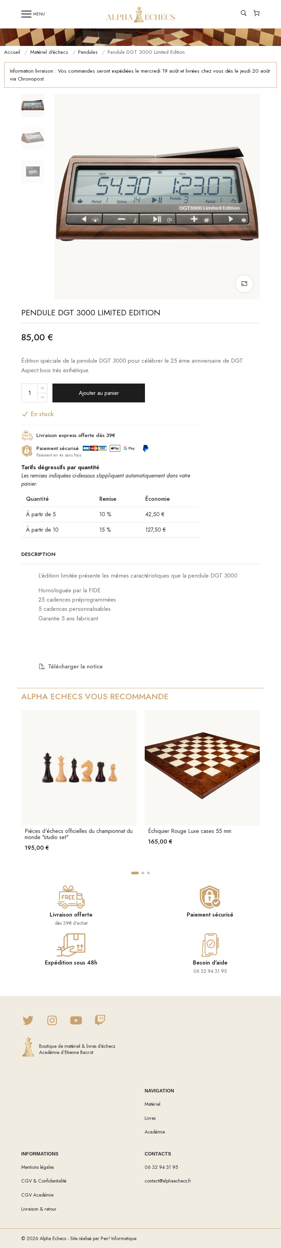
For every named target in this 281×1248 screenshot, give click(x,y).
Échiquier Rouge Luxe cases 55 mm (189, 831)
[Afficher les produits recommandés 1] (135, 873)
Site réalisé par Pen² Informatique (103, 1238)
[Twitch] (100, 1021)
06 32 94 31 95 (161, 1167)
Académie (155, 1131)
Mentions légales (37, 1167)
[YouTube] (76, 1021)
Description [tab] (38, 554)
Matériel (152, 1104)
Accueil (12, 52)
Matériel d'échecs (49, 52)
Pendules (88, 52)
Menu (39, 14)
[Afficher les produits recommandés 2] (143, 873)
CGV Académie (37, 1194)
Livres (150, 1118)
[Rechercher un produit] (244, 14)
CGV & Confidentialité (43, 1180)
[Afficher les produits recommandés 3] (148, 873)
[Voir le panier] (257, 14)
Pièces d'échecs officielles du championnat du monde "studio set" (79, 834)
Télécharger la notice (75, 666)
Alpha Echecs (53, 1238)
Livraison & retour (39, 1208)
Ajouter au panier (99, 393)
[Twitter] (28, 1021)
